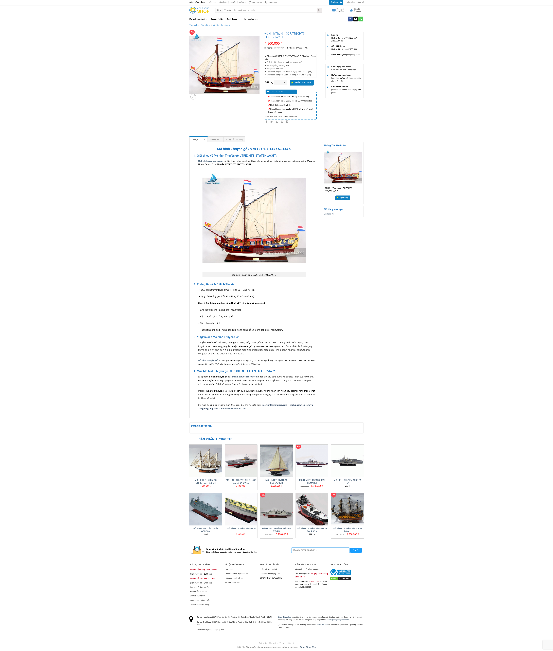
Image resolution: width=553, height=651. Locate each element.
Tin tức (233, 2)
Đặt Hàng (344, 198)
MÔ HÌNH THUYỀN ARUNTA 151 (347, 481)
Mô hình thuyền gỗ (197, 19)
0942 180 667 (351, 38)
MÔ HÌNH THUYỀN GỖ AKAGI (241, 528)
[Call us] (360, 19)
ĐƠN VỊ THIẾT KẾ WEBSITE (271, 578)
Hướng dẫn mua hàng (341, 75)
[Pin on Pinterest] (282, 121)
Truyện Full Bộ (217, 19)
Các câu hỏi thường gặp (199, 587)
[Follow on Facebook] (350, 19)
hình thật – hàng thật (347, 70)
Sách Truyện (232, 19)
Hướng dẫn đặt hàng (234, 139)
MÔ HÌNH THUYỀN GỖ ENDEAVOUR (276, 481)
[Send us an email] (355, 19)
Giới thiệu (229, 569)
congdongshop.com (208, 408)
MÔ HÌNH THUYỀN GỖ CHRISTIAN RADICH (206, 481)
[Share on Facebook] (266, 121)
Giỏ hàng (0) (329, 214)
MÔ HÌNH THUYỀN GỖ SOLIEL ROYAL (347, 530)
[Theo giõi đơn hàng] (334, 11)
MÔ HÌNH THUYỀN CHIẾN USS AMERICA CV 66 (241, 481)
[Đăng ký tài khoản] (352, 11)
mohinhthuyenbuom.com (233, 408)
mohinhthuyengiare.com (274, 405)
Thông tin (212, 2)
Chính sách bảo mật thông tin (236, 574)
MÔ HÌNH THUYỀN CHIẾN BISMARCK (312, 481)
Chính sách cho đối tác (269, 569)
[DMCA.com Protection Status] (340, 578)
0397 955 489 (351, 49)
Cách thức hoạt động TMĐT (270, 574)
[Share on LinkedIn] (287, 121)
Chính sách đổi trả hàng (199, 605)
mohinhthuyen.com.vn (301, 405)
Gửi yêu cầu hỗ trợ (197, 596)
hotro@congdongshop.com (348, 55)
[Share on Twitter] (271, 121)
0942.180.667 (322, 625)
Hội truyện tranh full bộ (234, 578)
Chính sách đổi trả (339, 87)
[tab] (198, 139)
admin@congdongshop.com (337, 620)
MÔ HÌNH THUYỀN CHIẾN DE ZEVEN (276, 530)
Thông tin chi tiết (199, 139)
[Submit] (319, 10)
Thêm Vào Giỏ (303, 82)
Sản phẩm (223, 2)
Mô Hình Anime (250, 19)
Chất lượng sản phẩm (341, 67)
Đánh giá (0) (216, 139)
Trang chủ (194, 25)
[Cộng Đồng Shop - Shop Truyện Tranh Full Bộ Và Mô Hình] (199, 10)
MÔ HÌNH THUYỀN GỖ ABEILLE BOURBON (312, 530)
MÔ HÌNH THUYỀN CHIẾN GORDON (205, 530)
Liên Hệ (242, 2)
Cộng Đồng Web (308, 647)
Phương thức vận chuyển (200, 600)
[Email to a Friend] (276, 121)
